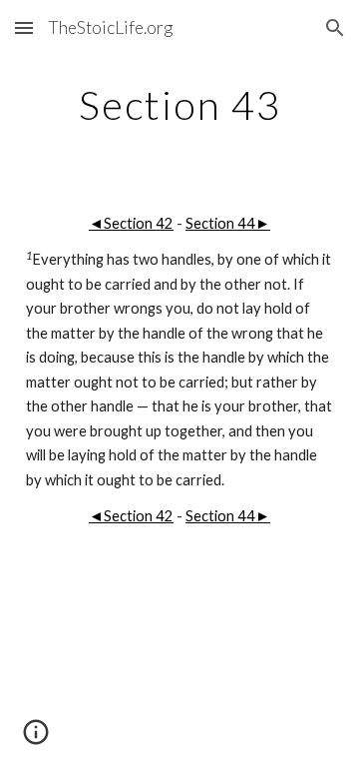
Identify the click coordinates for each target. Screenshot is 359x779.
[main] (179, 105)
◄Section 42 (131, 223)
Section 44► (227, 223)
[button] (24, 27)
